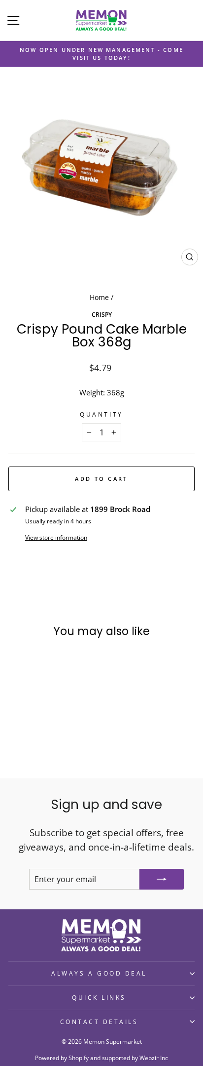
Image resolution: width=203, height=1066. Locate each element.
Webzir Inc (153, 1058)
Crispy (102, 314)
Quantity (101, 414)
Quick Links (99, 997)
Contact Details (99, 1021)
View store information (56, 537)
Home (99, 297)
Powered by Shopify (62, 1058)
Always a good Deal (99, 973)
